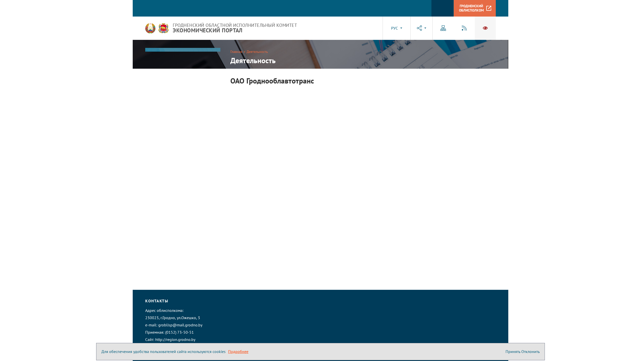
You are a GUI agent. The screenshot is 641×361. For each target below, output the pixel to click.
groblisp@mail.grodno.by (180, 324)
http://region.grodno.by (175, 339)
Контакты (156, 300)
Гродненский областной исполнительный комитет (235, 28)
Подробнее (238, 351)
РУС (394, 28)
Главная (236, 51)
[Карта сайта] (443, 28)
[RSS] (464, 28)
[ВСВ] (485, 28)
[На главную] (150, 28)
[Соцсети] (421, 28)
